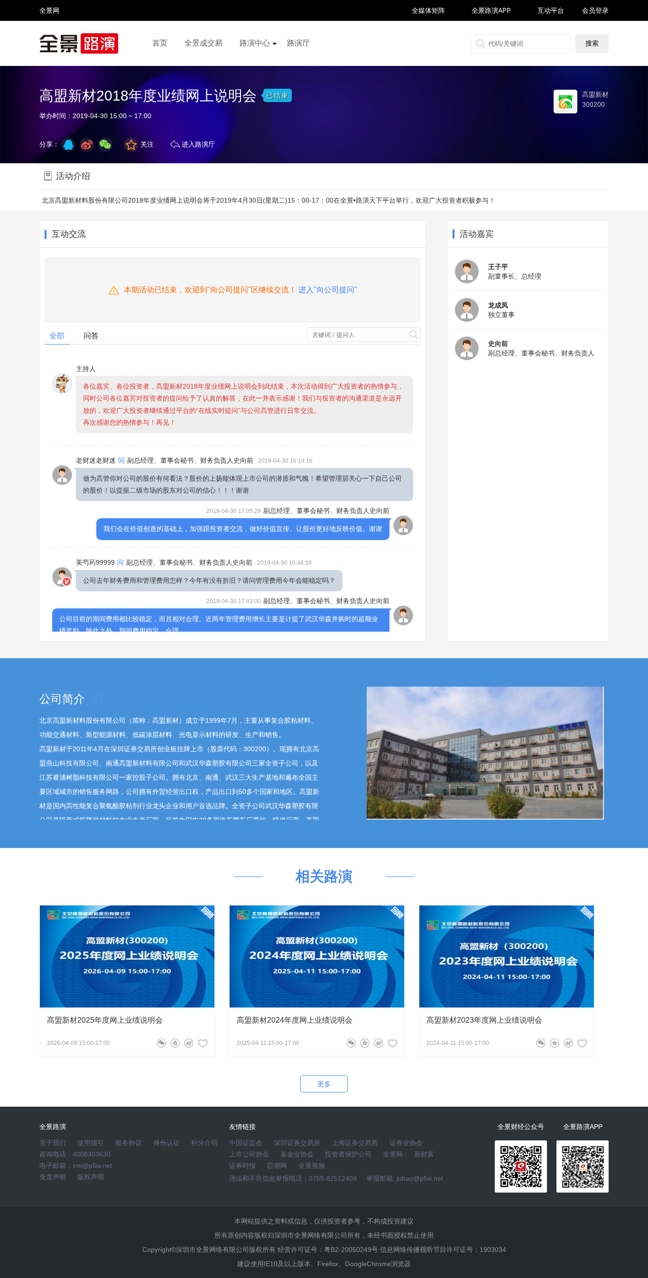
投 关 (49, 23)
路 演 (49, 18)
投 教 (49, 35)
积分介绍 (204, 1143)
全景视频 (311, 1165)
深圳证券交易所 (297, 1143)
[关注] (202, 1043)
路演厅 (298, 43)
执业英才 (49, 10)
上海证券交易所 (355, 1143)
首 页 (49, 2)
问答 (91, 336)
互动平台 (550, 10)
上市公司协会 (249, 1154)
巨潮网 (277, 1165)
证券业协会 (406, 1143)
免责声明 (52, 1177)
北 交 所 (49, 27)
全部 (57, 336)
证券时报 (242, 1165)
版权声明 (90, 1177)
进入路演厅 (198, 144)
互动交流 (69, 234)
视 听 (49, 6)
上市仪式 (254, 70)
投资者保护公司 (348, 1154)
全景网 (393, 1154)
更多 (324, 1084)
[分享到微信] (161, 1043)
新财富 (424, 1154)
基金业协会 (297, 1154)
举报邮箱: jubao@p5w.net (404, 1178)
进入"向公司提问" (327, 290)
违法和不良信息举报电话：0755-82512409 (293, 1178)
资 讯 (49, 14)
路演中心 (255, 43)
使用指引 (90, 1143)
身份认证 (166, 1143)
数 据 (49, 31)
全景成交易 (203, 43)
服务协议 (128, 1143)
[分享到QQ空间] (68, 145)
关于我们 (52, 1143)
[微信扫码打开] (105, 145)
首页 (159, 43)
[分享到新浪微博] (87, 145)
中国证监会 (245, 1143)
